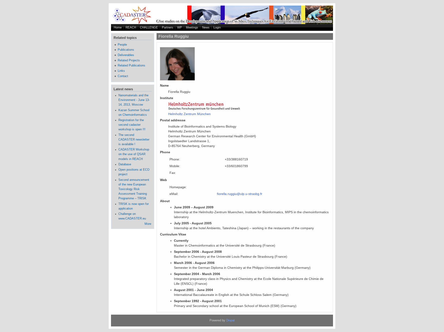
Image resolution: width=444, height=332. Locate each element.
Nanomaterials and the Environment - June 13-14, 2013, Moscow (134, 100)
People (122, 44)
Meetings (192, 27)
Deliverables (126, 55)
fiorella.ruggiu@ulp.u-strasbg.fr (239, 194)
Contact (123, 76)
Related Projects (129, 60)
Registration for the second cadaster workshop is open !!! (131, 125)
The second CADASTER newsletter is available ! (133, 139)
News (206, 27)
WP (179, 27)
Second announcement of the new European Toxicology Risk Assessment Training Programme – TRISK (133, 189)
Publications (126, 49)
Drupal (230, 320)
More (148, 224)
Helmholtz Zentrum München (189, 114)
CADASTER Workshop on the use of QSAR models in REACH (133, 154)
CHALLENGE (149, 27)
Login (217, 27)
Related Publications (131, 65)
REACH (131, 27)
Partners (167, 27)
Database (124, 164)
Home (118, 27)
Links (121, 70)
